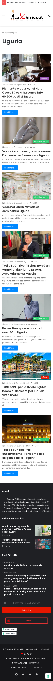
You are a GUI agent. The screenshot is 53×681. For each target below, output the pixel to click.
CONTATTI (37, 667)
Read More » (10, 112)
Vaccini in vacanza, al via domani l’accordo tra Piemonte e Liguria (26, 153)
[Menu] (3, 16)
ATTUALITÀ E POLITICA (23, 658)
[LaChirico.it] (26, 15)
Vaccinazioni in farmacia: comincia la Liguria (20, 209)
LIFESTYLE (34, 663)
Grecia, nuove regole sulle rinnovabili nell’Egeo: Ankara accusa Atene (16, 529)
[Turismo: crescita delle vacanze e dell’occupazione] (43, 544)
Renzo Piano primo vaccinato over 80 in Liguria (23, 330)
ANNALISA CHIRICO (19, 667)
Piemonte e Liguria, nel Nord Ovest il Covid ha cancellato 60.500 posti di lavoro (22, 93)
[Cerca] (49, 16)
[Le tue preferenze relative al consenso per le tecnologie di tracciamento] (48, 676)
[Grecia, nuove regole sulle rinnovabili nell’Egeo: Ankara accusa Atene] (43, 530)
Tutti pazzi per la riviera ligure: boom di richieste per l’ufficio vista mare (24, 391)
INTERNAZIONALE (19, 663)
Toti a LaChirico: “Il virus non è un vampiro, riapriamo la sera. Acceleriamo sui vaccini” (26, 270)
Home (7, 32)
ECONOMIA (40, 658)
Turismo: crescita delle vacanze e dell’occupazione (16, 541)
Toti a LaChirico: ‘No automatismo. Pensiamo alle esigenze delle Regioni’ (23, 454)
